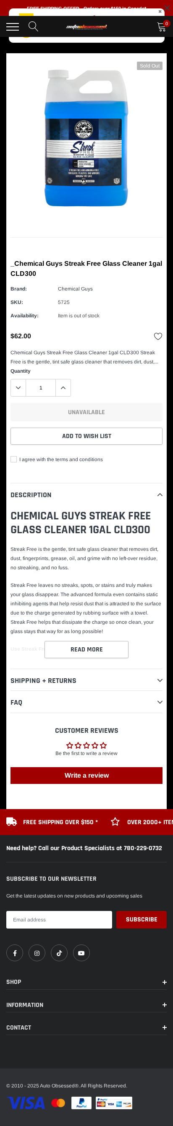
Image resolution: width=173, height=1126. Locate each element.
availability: (24, 316)
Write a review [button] (87, 775)
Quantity (20, 371)
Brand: (18, 289)
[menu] (12, 27)
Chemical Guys (75, 289)
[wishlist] (158, 336)
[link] (14, 952)
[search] (34, 26)
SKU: (16, 302)
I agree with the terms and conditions (60, 459)
